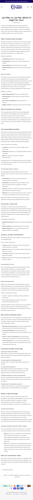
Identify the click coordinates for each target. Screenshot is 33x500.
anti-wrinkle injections (12, 81)
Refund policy (9, 494)
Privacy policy (16, 494)
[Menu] (1, 7)
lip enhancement (21, 132)
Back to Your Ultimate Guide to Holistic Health (17, 476)
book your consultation (23, 460)
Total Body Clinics (14, 492)
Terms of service (23, 494)
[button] (28, 7)
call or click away (11, 458)
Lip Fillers (9, 56)
